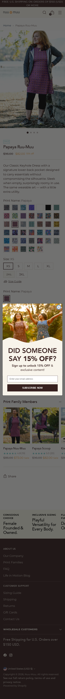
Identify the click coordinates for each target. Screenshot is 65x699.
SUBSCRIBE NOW (32, 388)
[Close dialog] (59, 307)
